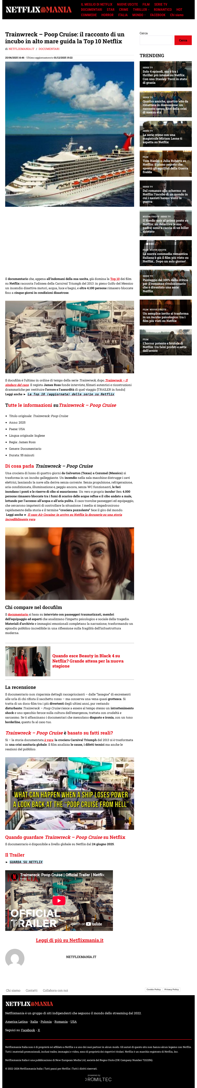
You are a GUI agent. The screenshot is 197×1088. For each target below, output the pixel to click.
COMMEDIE (89, 15)
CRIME (123, 10)
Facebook (28, 1030)
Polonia (46, 1021)
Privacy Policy (171, 989)
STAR (110, 10)
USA (73, 1021)
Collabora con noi (55, 990)
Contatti (32, 990)
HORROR (107, 15)
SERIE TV (160, 4)
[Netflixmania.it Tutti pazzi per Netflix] (39, 9)
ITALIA (123, 15)
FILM (146, 4)
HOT (179, 10)
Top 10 (115, 279)
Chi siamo (177, 15)
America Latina (16, 1021)
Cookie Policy (154, 989)
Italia (34, 1021)
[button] (148, 9)
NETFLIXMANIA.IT (21, 49)
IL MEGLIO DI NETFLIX (96, 4)
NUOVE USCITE (127, 4)
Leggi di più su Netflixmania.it (70, 940)
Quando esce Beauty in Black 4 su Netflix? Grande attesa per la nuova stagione (88, 661)
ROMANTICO (163, 10)
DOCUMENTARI (91, 10)
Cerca (144, 33)
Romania (61, 1021)
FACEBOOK (157, 15)
